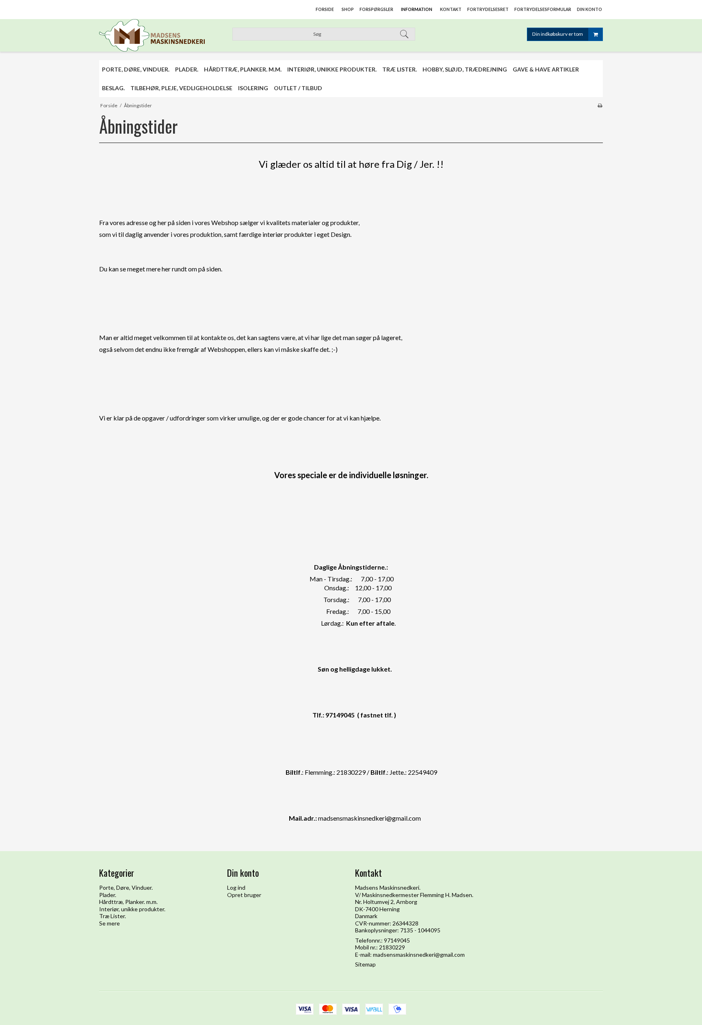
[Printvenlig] (600, 105)
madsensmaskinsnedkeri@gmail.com (419, 954)
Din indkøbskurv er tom (557, 34)
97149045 (397, 940)
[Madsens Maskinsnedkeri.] (159, 35)
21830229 (392, 947)
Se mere (109, 923)
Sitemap (365, 964)
